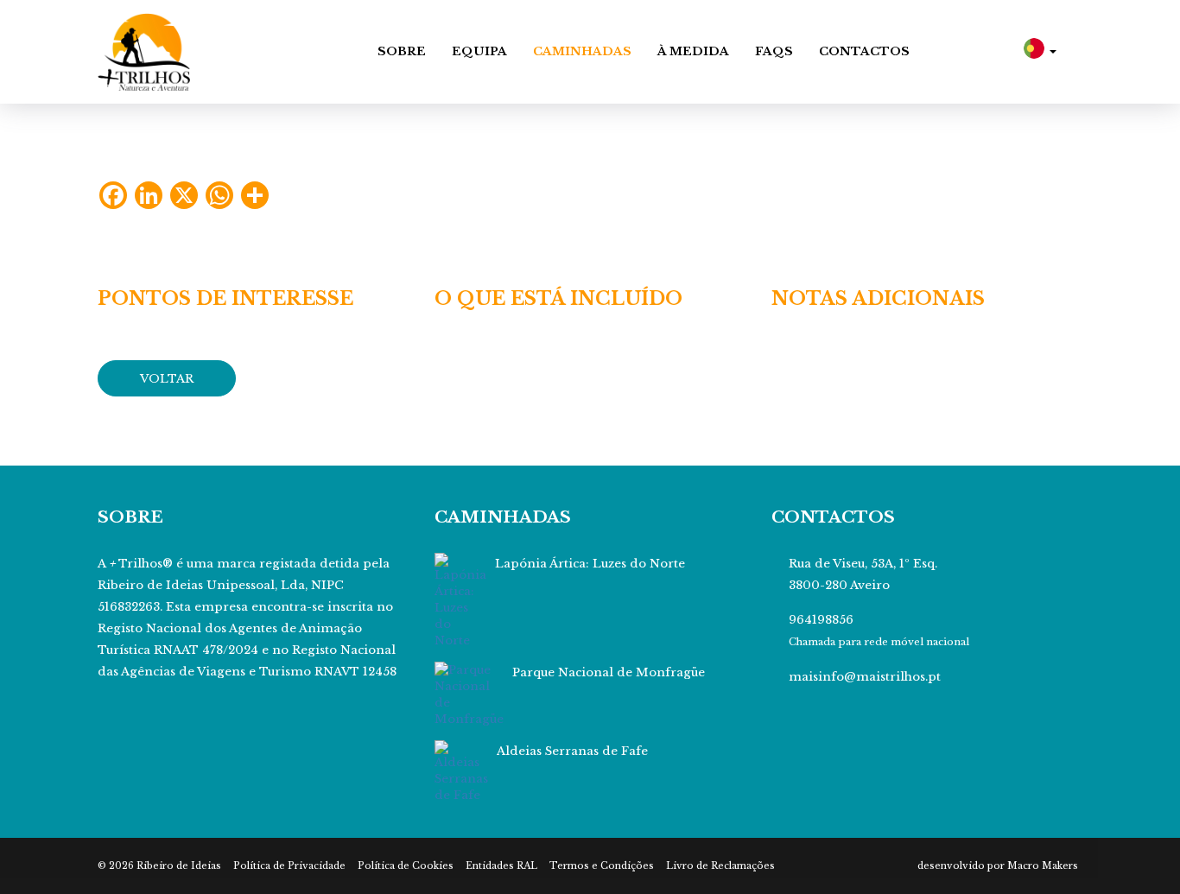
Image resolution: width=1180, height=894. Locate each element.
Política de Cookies (406, 866)
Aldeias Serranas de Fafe (572, 751)
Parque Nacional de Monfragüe (608, 672)
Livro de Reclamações (720, 866)
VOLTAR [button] (166, 378)
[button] (1040, 51)
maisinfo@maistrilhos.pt (865, 676)
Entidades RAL (501, 866)
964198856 (821, 619)
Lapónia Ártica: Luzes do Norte (590, 563)
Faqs (774, 51)
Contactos (864, 51)
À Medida (693, 51)
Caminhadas (582, 51)
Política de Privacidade (289, 866)
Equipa (479, 51)
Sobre (401, 51)
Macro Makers (1042, 866)
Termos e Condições (601, 866)
